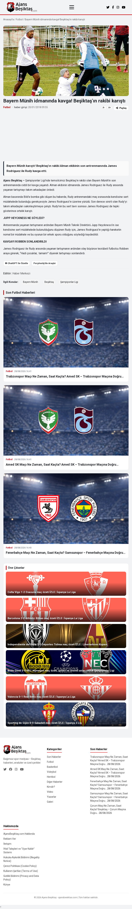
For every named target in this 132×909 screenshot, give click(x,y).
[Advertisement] (66, 136)
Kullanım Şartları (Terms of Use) (20, 871)
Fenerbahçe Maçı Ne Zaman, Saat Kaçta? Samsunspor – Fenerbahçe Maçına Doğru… (65, 552)
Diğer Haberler (54, 781)
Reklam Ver (9, 838)
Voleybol (51, 771)
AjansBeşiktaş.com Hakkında (19, 833)
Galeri (50, 801)
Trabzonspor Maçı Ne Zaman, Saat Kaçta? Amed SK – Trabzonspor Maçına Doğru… (65, 376)
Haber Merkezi (21, 273)
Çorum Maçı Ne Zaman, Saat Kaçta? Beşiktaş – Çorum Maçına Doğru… (108, 809)
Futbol (19, 19)
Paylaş (122, 108)
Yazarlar (51, 796)
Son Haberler (54, 756)
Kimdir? (51, 786)
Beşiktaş (49, 282)
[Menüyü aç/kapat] (71, 7)
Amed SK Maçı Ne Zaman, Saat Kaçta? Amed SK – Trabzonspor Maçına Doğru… (62, 464)
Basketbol (52, 766)
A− (104, 107)
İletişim (7, 843)
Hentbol (51, 776)
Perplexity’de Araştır (45, 263)
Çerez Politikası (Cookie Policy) (20, 866)
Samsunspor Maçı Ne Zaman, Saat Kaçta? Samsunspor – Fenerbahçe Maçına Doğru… (109, 797)
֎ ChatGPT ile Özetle (16, 263)
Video (50, 791)
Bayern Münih (30, 282)
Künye (6, 884)
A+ (109, 107)
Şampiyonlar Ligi (69, 282)
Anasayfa (8, 19)
